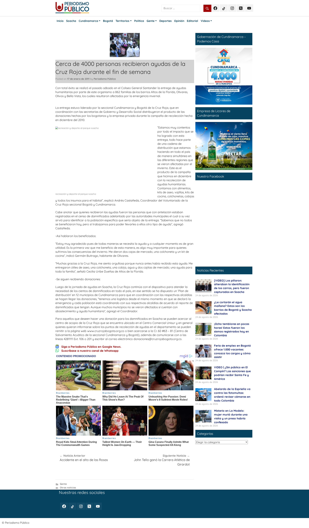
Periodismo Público (105, 78)
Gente (63, 483)
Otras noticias (68, 487)
